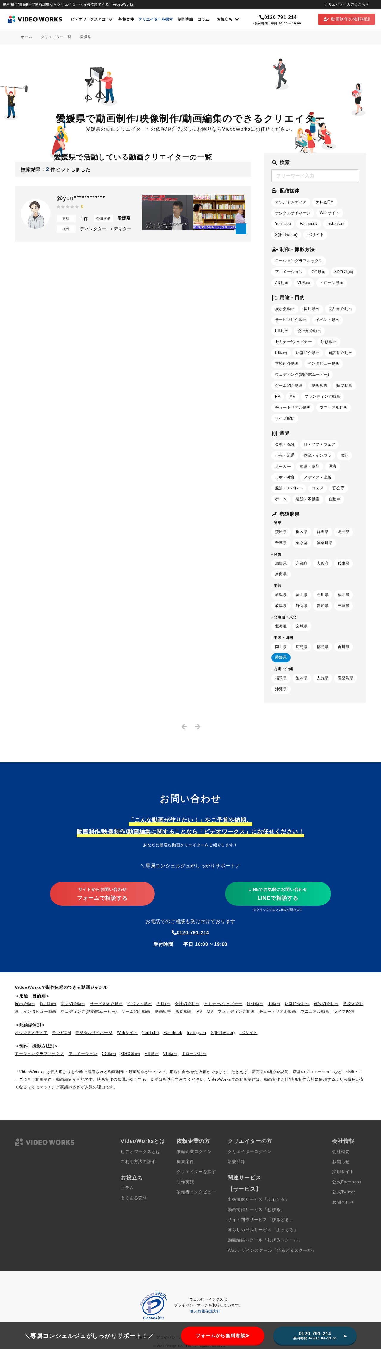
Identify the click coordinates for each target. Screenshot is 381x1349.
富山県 (302, 594)
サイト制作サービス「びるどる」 (261, 1219)
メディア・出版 (317, 477)
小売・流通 (285, 455)
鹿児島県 (345, 678)
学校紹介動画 (287, 363)
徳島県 (323, 646)
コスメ (318, 488)
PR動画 (281, 330)
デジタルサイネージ (293, 213)
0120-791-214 (280, 17)
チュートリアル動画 (293, 407)
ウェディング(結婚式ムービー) (302, 374)
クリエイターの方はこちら (346, 4)
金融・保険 (285, 444)
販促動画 (344, 385)
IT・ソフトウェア (319, 444)
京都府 (302, 563)
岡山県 (281, 646)
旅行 (345, 455)
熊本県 (302, 678)
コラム (203, 19)
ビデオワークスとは (140, 1151)
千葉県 (281, 543)
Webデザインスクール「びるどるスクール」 (272, 1250)
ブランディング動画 (322, 396)
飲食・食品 (310, 466)
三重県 (343, 605)
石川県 (323, 594)
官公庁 (338, 488)
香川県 (343, 646)
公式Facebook (347, 1182)
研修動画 (329, 341)
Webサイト (330, 213)
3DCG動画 (343, 272)
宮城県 (302, 626)
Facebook (309, 223)
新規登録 (236, 1161)
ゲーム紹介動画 (289, 385)
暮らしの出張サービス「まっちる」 (263, 1230)
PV (278, 396)
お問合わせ (343, 1202)
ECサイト (315, 234)
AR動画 (281, 283)
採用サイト (343, 1172)
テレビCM (325, 202)
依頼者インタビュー (196, 1192)
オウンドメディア (291, 202)
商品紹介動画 (340, 308)
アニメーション (289, 272)
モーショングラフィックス (299, 261)
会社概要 (341, 1151)
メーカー (283, 466)
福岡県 (281, 678)
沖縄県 (281, 689)
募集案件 (126, 19)
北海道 (281, 626)
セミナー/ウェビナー (293, 341)
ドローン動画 (331, 283)
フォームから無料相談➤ (223, 1335)
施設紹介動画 (340, 352)
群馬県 (323, 532)
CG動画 (318, 272)
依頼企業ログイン (194, 1151)
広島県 (302, 646)
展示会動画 (285, 308)
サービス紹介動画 (291, 319)
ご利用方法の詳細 (138, 1161)
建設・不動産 (308, 499)
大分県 (323, 678)
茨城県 (281, 532)
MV (292, 396)
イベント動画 (327, 319)
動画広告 (319, 385)
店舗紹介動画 (308, 352)
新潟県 (281, 594)
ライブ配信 (285, 418)
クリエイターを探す (155, 19)
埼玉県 (343, 532)
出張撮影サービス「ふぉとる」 (258, 1199)
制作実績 (185, 19)
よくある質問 (134, 1198)
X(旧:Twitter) (286, 234)
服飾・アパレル (289, 488)
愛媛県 (281, 657)
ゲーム (281, 499)
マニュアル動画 (333, 407)
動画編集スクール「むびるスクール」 (265, 1240)
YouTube (283, 223)
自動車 (335, 499)
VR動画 (304, 283)
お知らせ (341, 1161)
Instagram (336, 223)
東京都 (302, 543)
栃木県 (302, 532)
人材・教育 (285, 477)
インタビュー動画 (324, 363)
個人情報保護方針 (205, 1311)
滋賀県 (281, 563)
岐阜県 (281, 605)
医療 (333, 466)
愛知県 (323, 605)
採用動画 (311, 308)
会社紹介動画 (309, 330)
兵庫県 (343, 563)
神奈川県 (324, 543)
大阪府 (323, 563)
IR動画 (281, 352)
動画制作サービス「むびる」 (256, 1209)
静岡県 (302, 605)
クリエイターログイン (250, 1151)
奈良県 (281, 574)
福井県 (343, 594)
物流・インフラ (317, 455)
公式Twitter (343, 1192)
